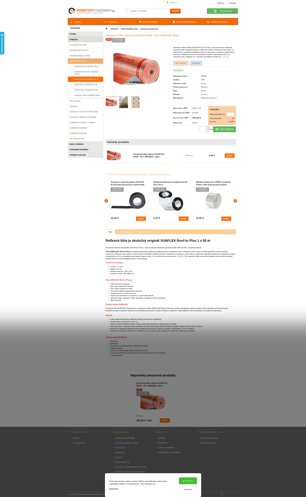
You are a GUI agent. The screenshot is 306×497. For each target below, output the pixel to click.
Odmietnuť (188, 489)
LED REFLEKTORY (77, 139)
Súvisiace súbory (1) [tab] (125, 232)
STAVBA (72, 34)
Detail (230, 156)
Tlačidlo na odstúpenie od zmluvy (130, 472)
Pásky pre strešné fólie (86, 90)
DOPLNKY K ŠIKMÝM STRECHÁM (83, 117)
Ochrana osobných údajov (127, 443)
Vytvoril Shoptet (231, 494)
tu (154, 484)
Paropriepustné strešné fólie (86, 73)
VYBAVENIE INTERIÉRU (78, 150)
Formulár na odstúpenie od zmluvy (130, 467)
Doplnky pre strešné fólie (87, 95)
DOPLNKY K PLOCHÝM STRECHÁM (84, 112)
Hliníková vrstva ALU (209, 98)
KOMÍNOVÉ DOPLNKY (78, 133)
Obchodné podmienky (125, 438)
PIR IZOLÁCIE (75, 101)
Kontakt (232, 3)
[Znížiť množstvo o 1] (208, 130)
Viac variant (180, 63)
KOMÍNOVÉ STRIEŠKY (78, 128)
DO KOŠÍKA (226, 129)
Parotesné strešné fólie (86, 79)
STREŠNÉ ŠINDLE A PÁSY (80, 56)
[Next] (235, 201)
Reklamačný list (122, 462)
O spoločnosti (79, 443)
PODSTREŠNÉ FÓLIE (78, 61)
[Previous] (106, 201)
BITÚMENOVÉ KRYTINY (79, 50)
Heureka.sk (120, 448)
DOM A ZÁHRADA (76, 144)
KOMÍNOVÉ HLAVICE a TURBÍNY (82, 122)
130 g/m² (204, 87)
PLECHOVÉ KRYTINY (78, 45)
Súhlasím (189, 481)
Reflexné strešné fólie (86, 85)
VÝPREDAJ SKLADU (77, 155)
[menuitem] (85, 21)
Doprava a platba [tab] (144, 232)
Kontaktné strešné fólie (86, 66)
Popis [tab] (110, 232)
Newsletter (120, 452)
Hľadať (175, 11)
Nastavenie (113, 489)
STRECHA (74, 39)
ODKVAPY (73, 106)
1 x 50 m (204, 94)
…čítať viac (225, 57)
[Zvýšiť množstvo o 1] (208, 128)
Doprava (220, 3)
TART (203, 80)
